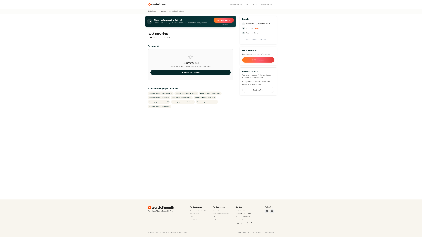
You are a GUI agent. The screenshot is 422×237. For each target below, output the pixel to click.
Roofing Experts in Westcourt (210, 93)
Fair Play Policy (257, 232)
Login (247, 4)
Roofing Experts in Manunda (181, 97)
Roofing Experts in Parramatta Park (160, 93)
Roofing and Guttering (165, 11)
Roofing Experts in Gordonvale (159, 106)
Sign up (254, 4)
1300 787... (252, 28)
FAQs (191, 217)
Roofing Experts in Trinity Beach (182, 102)
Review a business (236, 4)
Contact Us (240, 220)
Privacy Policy (269, 232)
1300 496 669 (240, 211)
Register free (258, 90)
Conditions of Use (244, 232)
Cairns (154, 11)
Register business (266, 4)
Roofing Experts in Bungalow (159, 97)
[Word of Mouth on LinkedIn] (267, 211)
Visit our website (252, 33)
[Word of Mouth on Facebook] (272, 211)
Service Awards (218, 211)
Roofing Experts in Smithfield (159, 102)
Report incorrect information (256, 39)
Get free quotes (224, 20)
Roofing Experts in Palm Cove (205, 97)
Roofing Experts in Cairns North (186, 93)
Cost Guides (194, 220)
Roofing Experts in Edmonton (207, 102)
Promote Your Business (221, 214)
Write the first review (192, 72)
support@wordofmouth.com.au (247, 223)
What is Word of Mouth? (198, 211)
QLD (149, 11)
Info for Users (194, 214)
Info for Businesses (219, 217)
